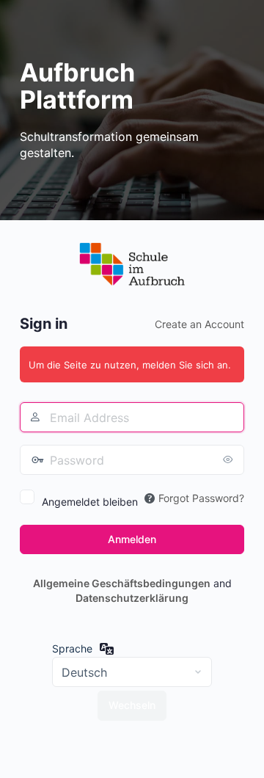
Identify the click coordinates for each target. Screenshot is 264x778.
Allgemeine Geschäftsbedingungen (121, 583)
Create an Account (199, 324)
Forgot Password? (201, 498)
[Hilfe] (149, 498)
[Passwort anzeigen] (229, 459)
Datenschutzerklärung (132, 598)
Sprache (72, 648)
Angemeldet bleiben (90, 501)
